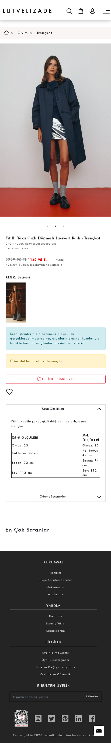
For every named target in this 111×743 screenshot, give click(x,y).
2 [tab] (55, 226)
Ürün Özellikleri (53, 409)
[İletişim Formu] (98, 730)
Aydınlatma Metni (55, 652)
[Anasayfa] (6, 33)
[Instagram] (38, 718)
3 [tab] (63, 226)
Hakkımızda (55, 587)
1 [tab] (47, 226)
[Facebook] (92, 718)
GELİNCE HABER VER (58, 379)
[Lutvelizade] (25, 6)
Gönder (92, 696)
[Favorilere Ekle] (9, 391)
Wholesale (56, 594)
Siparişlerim (55, 630)
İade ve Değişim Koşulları (55, 667)
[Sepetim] (81, 11)
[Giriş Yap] (92, 11)
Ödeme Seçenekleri (53, 496)
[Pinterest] (65, 718)
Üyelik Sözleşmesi (55, 659)
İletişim (55, 572)
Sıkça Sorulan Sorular (55, 579)
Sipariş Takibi (56, 623)
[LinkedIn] (78, 718)
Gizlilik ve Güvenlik (55, 674)
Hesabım (55, 616)
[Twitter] (52, 718)
